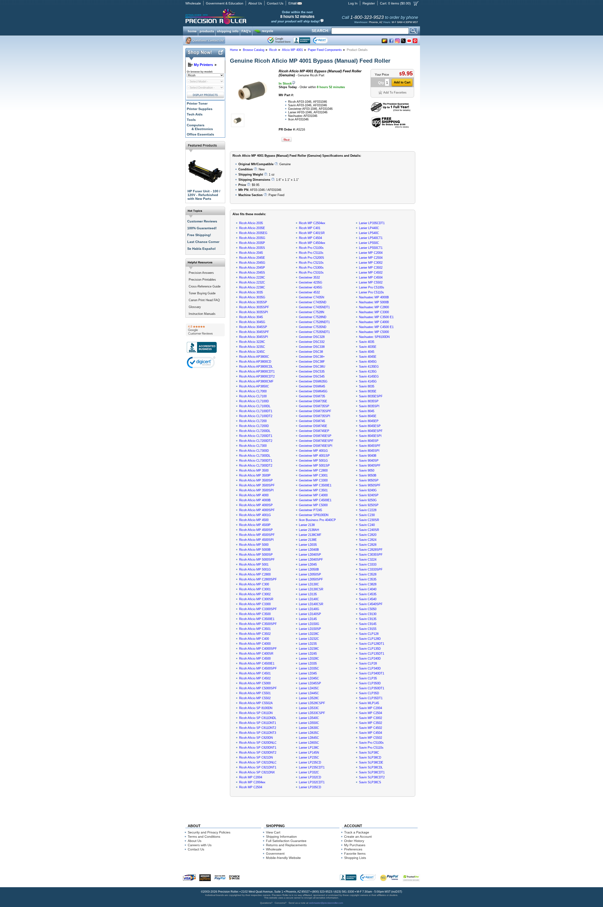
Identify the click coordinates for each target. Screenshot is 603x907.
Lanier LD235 (308, 643)
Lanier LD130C (309, 584)
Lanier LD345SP (310, 683)
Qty (381, 83)
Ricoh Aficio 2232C (252, 282)
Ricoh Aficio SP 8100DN (255, 708)
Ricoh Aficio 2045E (252, 257)
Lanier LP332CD (310, 777)
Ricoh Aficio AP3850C (254, 386)
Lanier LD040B (309, 549)
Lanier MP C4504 (371, 277)
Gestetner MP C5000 (313, 505)
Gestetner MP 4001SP (314, 455)
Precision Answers (201, 273)
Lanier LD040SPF (311, 559)
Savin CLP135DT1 (371, 653)
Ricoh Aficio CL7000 (253, 391)
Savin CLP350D (370, 683)
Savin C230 (367, 515)
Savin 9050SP (369, 480)
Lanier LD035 (308, 544)
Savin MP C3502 (370, 723)
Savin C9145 (367, 624)
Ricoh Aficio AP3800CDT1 (257, 371)
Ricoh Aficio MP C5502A (256, 703)
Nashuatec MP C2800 (374, 307)
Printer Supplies (199, 109)
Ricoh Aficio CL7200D (254, 426)
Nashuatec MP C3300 (374, 312)
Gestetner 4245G (310, 287)
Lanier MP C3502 (371, 267)
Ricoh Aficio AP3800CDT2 (257, 376)
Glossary (195, 307)
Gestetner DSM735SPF (315, 411)
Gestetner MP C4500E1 (315, 500)
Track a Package (356, 832)
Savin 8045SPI (369, 450)
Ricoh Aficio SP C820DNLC (258, 742)
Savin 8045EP (369, 421)
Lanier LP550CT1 (371, 248)
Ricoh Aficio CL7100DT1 (255, 411)
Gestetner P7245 (310, 510)
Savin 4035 (366, 342)
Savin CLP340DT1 (371, 673)
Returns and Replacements (286, 845)
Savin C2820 (367, 535)
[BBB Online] (301, 40)
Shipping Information (281, 836)
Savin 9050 (366, 470)
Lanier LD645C (309, 737)
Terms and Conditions (204, 836)
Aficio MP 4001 (292, 50)
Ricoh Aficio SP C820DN (256, 737)
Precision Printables (202, 279)
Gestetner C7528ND (312, 317)
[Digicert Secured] (201, 362)
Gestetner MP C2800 (313, 470)
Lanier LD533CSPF (312, 713)
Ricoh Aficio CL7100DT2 (255, 416)
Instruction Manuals (202, 314)
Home (234, 50)
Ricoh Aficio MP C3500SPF (258, 624)
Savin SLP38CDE (371, 762)
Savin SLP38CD (370, 757)
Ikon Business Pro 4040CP (317, 520)
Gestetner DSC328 (312, 337)
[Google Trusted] (279, 40)
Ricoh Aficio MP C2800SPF (258, 579)
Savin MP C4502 (370, 728)
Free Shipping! (199, 235)
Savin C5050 (367, 609)
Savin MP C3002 (370, 718)
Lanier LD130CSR (311, 589)
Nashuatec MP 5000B (374, 302)
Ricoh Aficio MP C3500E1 (256, 619)
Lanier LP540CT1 (371, 238)
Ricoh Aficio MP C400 (254, 638)
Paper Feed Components (325, 50)
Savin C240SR (369, 530)
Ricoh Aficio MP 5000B (255, 549)
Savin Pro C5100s (371, 742)
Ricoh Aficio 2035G (252, 238)
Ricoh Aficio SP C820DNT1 (257, 747)
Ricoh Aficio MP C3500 (255, 614)
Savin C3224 (367, 559)
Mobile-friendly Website (283, 858)
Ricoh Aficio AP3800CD (255, 361)
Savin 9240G (368, 490)
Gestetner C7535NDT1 (314, 332)
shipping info (228, 30)
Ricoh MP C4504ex (312, 243)
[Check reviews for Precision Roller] (205, 330)
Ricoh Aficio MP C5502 (255, 698)
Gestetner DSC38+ (312, 356)
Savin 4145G (368, 381)
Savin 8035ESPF (371, 396)
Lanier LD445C (309, 693)
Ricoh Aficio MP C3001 (255, 589)
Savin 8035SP (369, 401)
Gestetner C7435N (311, 297)
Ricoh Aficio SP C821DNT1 (257, 767)
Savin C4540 (367, 599)
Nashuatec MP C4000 (374, 322)
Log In (353, 3)
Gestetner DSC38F (312, 361)
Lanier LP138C (309, 747)
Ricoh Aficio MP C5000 (255, 683)
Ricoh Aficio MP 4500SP (256, 530)
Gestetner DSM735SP (314, 406)
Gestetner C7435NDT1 (314, 307)
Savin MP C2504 (370, 713)
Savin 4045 (366, 351)
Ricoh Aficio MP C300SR (256, 599)
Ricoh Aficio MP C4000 (255, 643)
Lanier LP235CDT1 (312, 767)
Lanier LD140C (309, 599)
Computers (200, 127)
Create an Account (358, 836)
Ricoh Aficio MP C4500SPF (258, 668)
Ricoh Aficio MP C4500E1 (256, 663)
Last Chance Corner (203, 242)
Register (369, 3)
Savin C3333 (367, 564)
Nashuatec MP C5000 (374, 332)
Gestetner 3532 (309, 277)
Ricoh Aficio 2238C (252, 287)
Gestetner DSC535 (312, 371)
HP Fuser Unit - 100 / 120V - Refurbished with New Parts (203, 195)
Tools (191, 120)
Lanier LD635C (309, 733)
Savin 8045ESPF (371, 431)
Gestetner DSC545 (312, 376)
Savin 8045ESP (370, 426)
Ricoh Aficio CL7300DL (254, 455)
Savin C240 (367, 525)
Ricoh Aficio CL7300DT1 (255, 460)
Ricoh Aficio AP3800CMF (256, 381)
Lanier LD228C (309, 634)
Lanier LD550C (309, 723)
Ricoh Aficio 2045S (252, 272)
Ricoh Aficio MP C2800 (255, 574)
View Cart (273, 832)
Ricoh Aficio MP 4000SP (256, 505)
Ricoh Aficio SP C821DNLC (258, 762)
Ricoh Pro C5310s (311, 272)
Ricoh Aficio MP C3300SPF (258, 609)
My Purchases (354, 845)
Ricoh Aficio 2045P (252, 267)
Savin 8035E (367, 391)
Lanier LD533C (309, 708)
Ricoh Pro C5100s (311, 248)
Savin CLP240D (370, 658)
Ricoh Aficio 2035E (252, 228)
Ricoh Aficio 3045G (252, 322)
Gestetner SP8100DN (313, 515)
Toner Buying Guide (202, 293)
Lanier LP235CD (310, 762)
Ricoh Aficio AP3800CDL (256, 366)
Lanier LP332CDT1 (312, 782)
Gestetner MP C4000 (313, 495)
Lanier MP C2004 (371, 252)
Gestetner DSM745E (313, 426)
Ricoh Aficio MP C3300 (255, 604)
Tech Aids (195, 114)
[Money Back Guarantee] (390, 111)
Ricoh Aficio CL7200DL (254, 431)
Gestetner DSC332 (312, 342)
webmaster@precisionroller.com (326, 903)
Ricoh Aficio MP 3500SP (256, 480)
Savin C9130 (367, 614)
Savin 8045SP (369, 441)
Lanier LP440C (369, 228)
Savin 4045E (367, 356)
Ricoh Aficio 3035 (251, 292)
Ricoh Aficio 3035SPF (254, 307)
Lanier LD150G (309, 624)
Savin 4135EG (369, 366)
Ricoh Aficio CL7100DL (254, 406)
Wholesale (193, 3)
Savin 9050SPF (369, 485)
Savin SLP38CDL (371, 767)
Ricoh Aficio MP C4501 (255, 673)
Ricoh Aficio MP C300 (254, 584)
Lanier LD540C (309, 718)
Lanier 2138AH (309, 530)
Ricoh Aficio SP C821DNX (257, 772)
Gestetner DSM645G (313, 391)
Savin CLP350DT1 (371, 688)
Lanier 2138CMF (310, 535)
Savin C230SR (369, 520)
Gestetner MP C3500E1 (315, 485)
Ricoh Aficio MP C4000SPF (258, 648)
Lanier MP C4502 (371, 272)
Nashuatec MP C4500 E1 (376, 327)
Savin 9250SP (369, 505)
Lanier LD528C (309, 698)
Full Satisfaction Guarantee (286, 841)
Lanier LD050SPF (311, 579)
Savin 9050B (367, 475)
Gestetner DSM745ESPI (315, 445)
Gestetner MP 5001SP (314, 465)
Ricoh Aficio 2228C (252, 277)
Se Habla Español (201, 248)
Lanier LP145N (309, 752)
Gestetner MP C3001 (313, 475)
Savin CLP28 (368, 663)
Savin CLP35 (368, 678)
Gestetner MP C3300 (313, 480)
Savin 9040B (367, 455)
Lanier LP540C (369, 233)
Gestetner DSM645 (312, 386)
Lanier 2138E (308, 540)
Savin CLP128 (369, 634)
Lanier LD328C (309, 658)
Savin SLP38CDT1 (372, 772)
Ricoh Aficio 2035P (252, 243)
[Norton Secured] (324, 40)
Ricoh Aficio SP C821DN (256, 757)
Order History (354, 841)
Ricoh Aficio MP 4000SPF (257, 510)
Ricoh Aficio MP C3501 (255, 629)
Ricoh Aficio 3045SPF (254, 332)
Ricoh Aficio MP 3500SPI (256, 490)
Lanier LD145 (308, 619)
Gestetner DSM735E (313, 401)
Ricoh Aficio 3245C (252, 351)
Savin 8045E (367, 416)
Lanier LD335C (309, 668)
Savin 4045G (368, 361)
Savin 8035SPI (369, 406)
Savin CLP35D (369, 693)
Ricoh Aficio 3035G (252, 297)
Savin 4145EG (369, 376)
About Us (255, 3)
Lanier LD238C (309, 648)
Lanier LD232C (309, 638)
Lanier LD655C (309, 742)
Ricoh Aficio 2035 (251, 223)
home (192, 30)
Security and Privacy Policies (209, 832)
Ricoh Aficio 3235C (252, 347)
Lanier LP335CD (310, 787)
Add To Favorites (395, 92)
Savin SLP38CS (370, 782)
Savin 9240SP (369, 495)
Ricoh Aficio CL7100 (253, 396)
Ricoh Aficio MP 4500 (254, 520)
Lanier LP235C (309, 757)
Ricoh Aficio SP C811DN (256, 713)
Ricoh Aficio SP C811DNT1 (257, 723)
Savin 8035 (366, 386)
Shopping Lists (355, 858)
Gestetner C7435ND (312, 302)
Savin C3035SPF (371, 554)
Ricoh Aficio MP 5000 (254, 544)
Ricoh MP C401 (309, 228)
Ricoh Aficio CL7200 (253, 421)
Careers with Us (200, 845)
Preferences (353, 849)
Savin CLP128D (370, 638)
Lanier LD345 (308, 673)
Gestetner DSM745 (312, 421)
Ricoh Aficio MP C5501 (255, 693)
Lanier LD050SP (310, 574)
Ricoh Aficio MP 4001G (255, 515)
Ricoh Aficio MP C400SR (256, 653)
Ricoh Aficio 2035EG (253, 233)
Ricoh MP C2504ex (312, 223)
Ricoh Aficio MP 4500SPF (257, 535)
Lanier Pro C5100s (371, 287)
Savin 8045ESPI (370, 436)
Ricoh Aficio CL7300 (253, 445)
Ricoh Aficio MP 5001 (254, 564)
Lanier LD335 (308, 663)
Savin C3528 (367, 574)
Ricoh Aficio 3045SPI (253, 337)
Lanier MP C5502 (371, 282)
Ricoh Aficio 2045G (252, 262)
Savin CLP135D (370, 648)
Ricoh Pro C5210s (311, 262)
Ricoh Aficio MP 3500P (255, 475)
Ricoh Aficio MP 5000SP (256, 554)
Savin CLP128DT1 (371, 643)
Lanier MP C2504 (371, 257)
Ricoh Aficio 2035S (252, 248)
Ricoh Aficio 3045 (251, 317)
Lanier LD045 (308, 564)
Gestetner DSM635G (313, 381)
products (207, 30)
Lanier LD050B (309, 569)
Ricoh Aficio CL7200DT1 (255, 436)
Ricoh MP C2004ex (252, 782)
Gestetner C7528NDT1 (314, 322)
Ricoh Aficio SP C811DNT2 (257, 728)
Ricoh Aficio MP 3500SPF (257, 485)
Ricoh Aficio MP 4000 (254, 495)
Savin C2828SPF (371, 549)
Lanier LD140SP (310, 614)
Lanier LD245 (308, 653)
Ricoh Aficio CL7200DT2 (255, 441)
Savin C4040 (367, 589)
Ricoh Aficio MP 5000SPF (257, 559)
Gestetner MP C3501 (313, 490)
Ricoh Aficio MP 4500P (255, 525)
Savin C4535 (367, 594)
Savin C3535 (367, 579)
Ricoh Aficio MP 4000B (255, 500)
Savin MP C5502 (370, 737)
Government (275, 853)
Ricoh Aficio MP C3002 (255, 594)
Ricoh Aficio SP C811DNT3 (257, 733)
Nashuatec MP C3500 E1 (376, 317)
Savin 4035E (367, 347)
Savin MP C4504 (370, 733)
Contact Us (275, 3)
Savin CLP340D (370, 668)
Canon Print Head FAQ (204, 300)
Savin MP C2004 (370, 708)
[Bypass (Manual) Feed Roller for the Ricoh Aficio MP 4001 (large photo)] (252, 111)
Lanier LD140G (309, 609)
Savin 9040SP (369, 460)
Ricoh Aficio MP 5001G (255, 569)
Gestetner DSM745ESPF (316, 441)
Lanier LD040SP (310, 554)
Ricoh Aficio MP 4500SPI (256, 540)
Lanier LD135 (308, 594)
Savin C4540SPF (371, 604)
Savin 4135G (368, 371)
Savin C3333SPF (371, 569)
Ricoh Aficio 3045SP (253, 327)
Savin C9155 (367, 629)
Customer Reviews (202, 221)
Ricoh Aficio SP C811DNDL (257, 718)
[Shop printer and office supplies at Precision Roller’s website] (240, 16)
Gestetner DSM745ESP (315, 436)
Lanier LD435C (309, 688)
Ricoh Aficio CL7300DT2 (255, 465)
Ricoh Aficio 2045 (251, 252)
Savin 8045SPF (369, 445)
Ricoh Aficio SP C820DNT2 (257, 752)
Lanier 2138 (307, 525)
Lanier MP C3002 (371, 262)
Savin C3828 (367, 584)
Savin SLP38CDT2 (372, 777)
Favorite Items (355, 853)
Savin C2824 (367, 540)
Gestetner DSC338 (312, 347)
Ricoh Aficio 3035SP (253, 302)
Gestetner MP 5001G (313, 460)
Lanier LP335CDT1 (372, 223)
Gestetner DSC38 (311, 351)
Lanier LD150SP (310, 629)
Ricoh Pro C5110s (311, 252)
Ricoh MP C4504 (310, 238)
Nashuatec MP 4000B (374, 297)
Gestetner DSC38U (312, 366)
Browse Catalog (253, 50)
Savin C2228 (367, 510)
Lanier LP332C (309, 772)
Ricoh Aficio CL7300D (254, 450)
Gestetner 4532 (309, 292)
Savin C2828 (367, 544)
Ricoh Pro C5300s (311, 267)
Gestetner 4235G (310, 282)
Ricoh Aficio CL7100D (254, 401)
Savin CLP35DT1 (371, 698)
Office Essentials (200, 134)
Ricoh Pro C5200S (311, 257)
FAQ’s (246, 30)
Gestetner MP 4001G (313, 450)
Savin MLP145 (369, 703)
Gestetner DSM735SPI (314, 416)
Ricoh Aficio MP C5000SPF (258, 688)
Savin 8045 (366, 411)
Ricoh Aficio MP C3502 (255, 634)
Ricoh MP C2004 (250, 777)
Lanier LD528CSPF (312, 703)
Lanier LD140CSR (311, 604)
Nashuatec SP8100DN (374, 337)
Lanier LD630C (309, 728)
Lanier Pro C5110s (371, 292)
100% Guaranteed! (202, 228)
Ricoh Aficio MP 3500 (254, 470)
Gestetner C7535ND (312, 327)
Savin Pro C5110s (371, 747)
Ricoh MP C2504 (250, 787)
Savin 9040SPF (369, 465)
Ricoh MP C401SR (312, 233)
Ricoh (273, 50)
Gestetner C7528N (311, 312)
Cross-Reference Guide (204, 286)
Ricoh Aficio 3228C (252, 342)
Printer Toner (197, 103)
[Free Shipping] (390, 127)
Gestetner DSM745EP (314, 431)
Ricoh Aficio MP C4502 (255, 678)
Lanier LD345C (309, 678)
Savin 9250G (368, 500)
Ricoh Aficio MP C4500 (255, 658)
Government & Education (224, 3)
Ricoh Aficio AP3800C (254, 356)
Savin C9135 (367, 619)
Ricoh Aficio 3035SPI (253, 312)
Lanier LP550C (369, 243)
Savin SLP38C (369, 752)
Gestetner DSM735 (312, 396)
